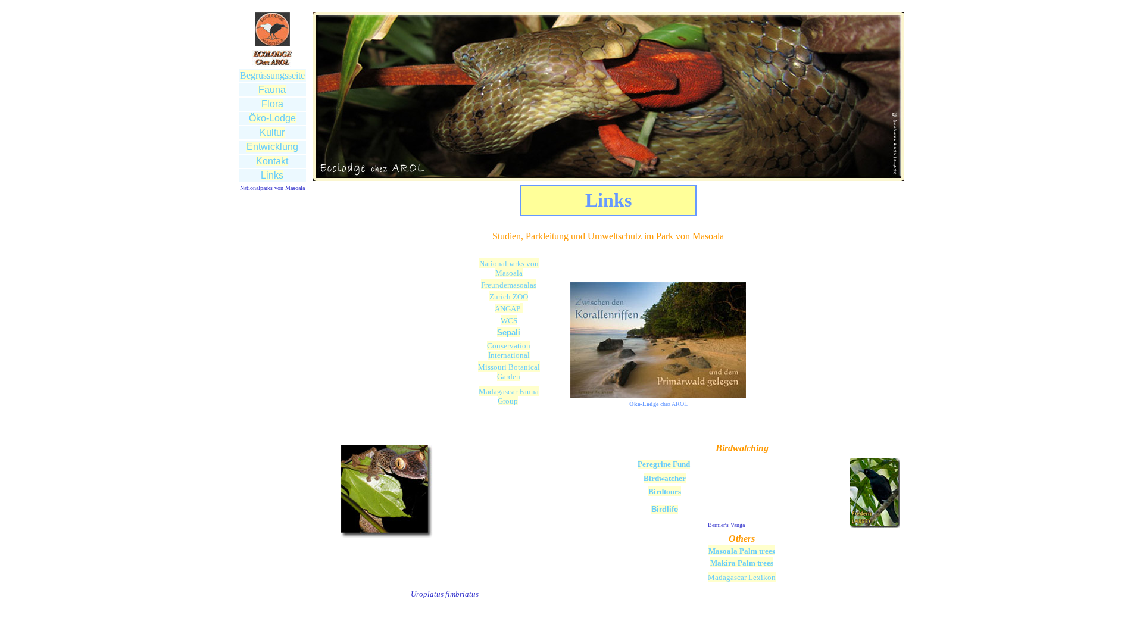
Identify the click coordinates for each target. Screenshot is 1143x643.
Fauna (272, 90)
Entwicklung (272, 147)
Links (272, 175)
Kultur (272, 132)
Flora (272, 104)
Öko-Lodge (272, 118)
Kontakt (272, 161)
